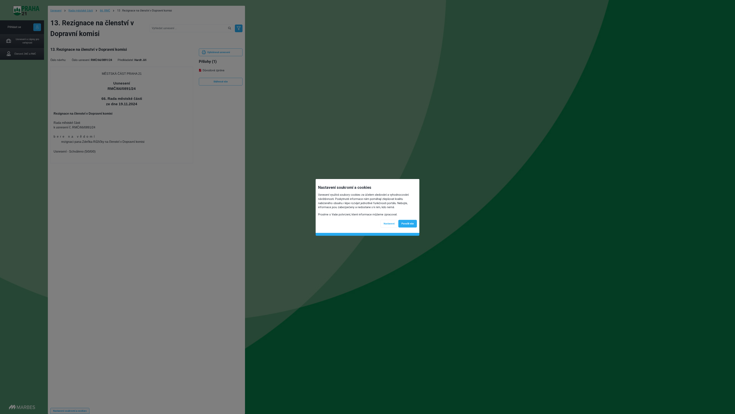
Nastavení (389, 223)
